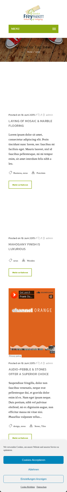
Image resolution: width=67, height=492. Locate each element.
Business (17, 173)
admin (49, 115)
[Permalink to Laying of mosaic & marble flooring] (32, 108)
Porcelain (41, 173)
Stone (37, 426)
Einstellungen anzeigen (34, 478)
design (16, 426)
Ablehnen (33, 469)
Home (30, 51)
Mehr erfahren (20, 184)
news (37, 51)
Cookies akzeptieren (33, 459)
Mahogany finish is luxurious (24, 246)
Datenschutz (42, 487)
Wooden (31, 260)
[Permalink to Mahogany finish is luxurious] (32, 231)
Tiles (43, 426)
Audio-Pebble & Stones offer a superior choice (29, 371)
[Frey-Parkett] (33, 13)
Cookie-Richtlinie (28, 487)
